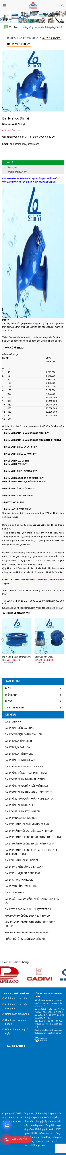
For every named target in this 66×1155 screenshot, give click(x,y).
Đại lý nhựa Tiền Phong (19, 753)
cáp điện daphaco (34, 1125)
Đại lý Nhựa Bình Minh (18, 740)
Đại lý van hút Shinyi (44, 657)
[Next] (63, 645)
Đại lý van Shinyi (15, 892)
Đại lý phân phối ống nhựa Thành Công (29, 843)
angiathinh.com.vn (12, 1117)
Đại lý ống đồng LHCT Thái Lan (24, 766)
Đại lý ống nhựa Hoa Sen (20, 805)
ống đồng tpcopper (34, 1141)
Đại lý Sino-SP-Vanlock (19, 879)
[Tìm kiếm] (62, 5)
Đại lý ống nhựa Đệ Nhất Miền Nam (26, 785)
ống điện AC (31, 1129)
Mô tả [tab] (10, 163)
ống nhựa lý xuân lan (42, 1117)
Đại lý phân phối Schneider (22, 860)
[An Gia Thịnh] (33, 5)
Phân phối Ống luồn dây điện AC (25, 938)
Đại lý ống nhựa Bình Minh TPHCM (26, 779)
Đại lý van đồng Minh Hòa (21, 886)
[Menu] (4, 5)
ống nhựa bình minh (35, 1113)
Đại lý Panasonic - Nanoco (21, 818)
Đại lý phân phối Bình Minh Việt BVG (27, 824)
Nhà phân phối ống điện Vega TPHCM (27, 915)
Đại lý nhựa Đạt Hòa (17, 747)
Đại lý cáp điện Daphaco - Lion (23, 734)
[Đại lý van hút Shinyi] (49, 636)
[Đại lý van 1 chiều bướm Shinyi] (16, 636)
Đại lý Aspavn (13, 721)
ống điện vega (53, 1125)
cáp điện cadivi (51, 1121)
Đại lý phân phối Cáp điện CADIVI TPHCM (29, 830)
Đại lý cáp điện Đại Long (19, 728)
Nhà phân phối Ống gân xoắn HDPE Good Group (30, 924)
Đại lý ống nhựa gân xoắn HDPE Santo (29, 798)
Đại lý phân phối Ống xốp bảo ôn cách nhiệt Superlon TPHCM (32, 852)
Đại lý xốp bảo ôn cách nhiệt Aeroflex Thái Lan (32, 900)
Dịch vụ (12, 37)
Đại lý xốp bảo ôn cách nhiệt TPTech (28, 909)
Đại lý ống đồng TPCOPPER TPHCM (26, 772)
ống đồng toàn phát (51, 1137)
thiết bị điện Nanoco (43, 1133)
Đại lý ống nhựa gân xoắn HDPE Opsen (28, 792)
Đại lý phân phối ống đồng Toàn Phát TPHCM (33, 837)
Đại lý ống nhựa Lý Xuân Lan (22, 811)
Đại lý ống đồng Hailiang (20, 760)
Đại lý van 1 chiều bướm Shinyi (16, 657)
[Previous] (2, 645)
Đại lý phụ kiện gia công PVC (22, 873)
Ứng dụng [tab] (12, 167)
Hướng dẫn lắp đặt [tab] (17, 172)
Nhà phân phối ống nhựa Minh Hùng (27, 932)
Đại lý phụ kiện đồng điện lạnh (24, 866)
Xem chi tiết (7, 662)
